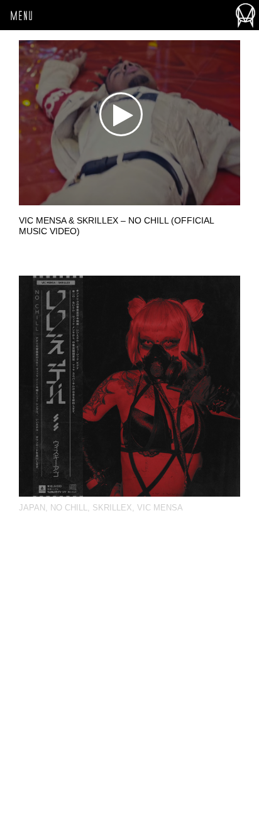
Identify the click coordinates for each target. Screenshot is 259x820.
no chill (68, 507)
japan (32, 507)
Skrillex (112, 507)
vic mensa (160, 507)
